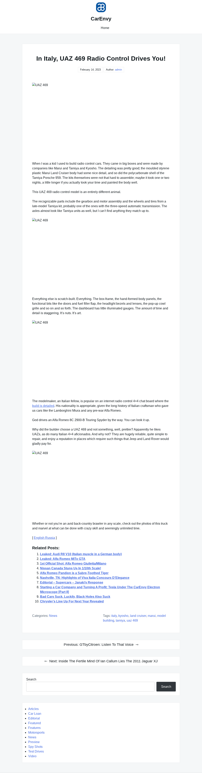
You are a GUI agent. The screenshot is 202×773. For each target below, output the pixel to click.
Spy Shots (35, 746)
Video (32, 756)
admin (118, 69)
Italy (114, 615)
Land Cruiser (138, 615)
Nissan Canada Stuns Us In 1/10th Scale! (70, 568)
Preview (34, 742)
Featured (34, 723)
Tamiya (120, 620)
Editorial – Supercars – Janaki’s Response (71, 582)
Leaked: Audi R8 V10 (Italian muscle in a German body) (81, 554)
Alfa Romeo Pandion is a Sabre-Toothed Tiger (74, 573)
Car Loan (34, 713)
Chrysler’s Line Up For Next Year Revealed (72, 601)
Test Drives (36, 751)
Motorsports (36, 732)
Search (31, 679)
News (53, 615)
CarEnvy (101, 19)
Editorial (34, 718)
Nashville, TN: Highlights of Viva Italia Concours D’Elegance (84, 577)
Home (105, 28)
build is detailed (43, 405)
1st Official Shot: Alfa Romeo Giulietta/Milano (73, 563)
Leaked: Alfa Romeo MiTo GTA (62, 558)
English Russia (44, 537)
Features (34, 727)
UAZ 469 (132, 620)
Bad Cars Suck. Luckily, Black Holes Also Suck (75, 596)
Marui (152, 615)
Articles (33, 709)
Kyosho (123, 615)
